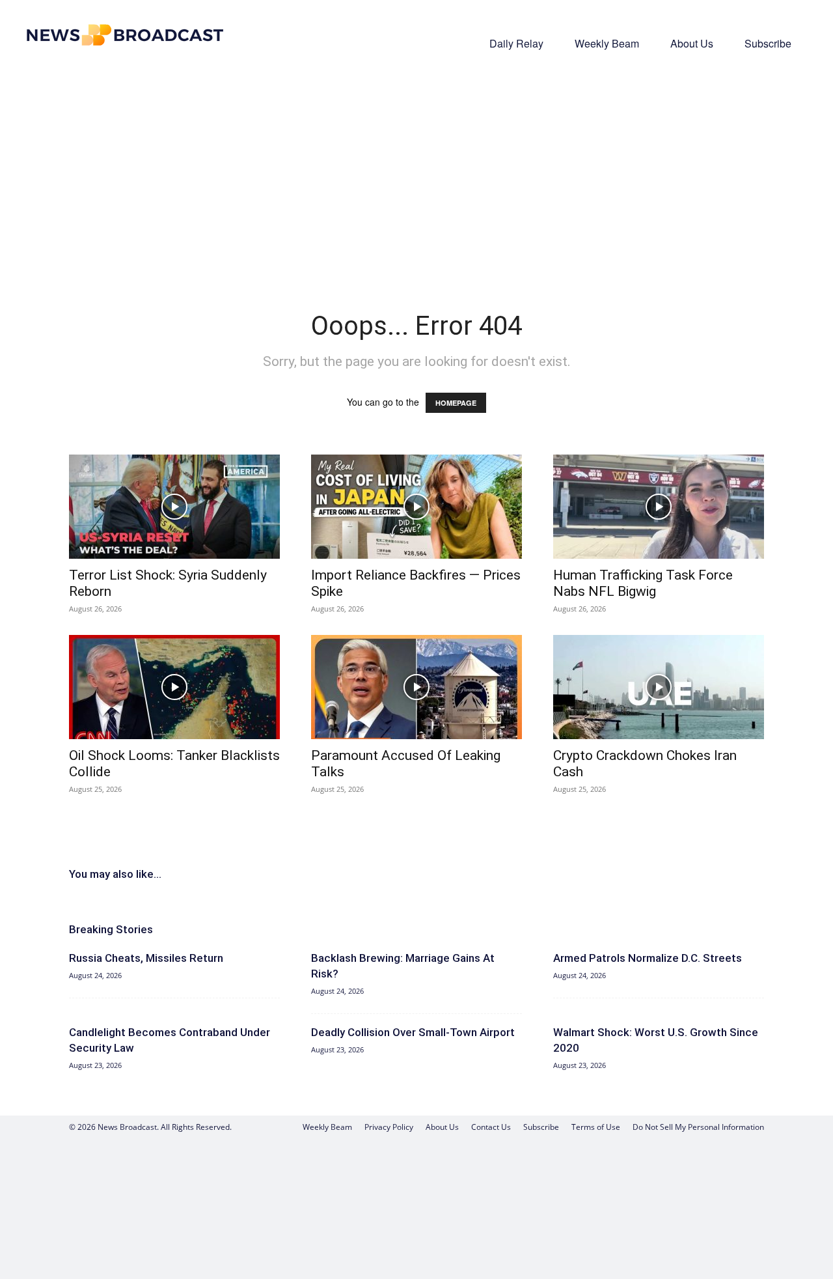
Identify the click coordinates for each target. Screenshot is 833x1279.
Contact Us (491, 1126)
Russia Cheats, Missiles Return (146, 957)
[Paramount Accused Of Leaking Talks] (416, 687)
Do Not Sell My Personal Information (698, 1126)
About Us (691, 43)
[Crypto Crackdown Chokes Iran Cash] (658, 687)
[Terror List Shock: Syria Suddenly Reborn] (174, 507)
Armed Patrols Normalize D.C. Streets (647, 957)
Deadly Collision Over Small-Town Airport (413, 1032)
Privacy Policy (388, 1126)
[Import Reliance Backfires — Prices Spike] (416, 507)
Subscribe (767, 43)
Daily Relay (516, 43)
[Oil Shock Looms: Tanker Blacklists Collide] (174, 687)
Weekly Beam (607, 43)
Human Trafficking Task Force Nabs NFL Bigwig (643, 583)
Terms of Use (595, 1126)
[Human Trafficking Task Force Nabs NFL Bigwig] (658, 507)
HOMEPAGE (455, 403)
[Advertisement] (416, 167)
